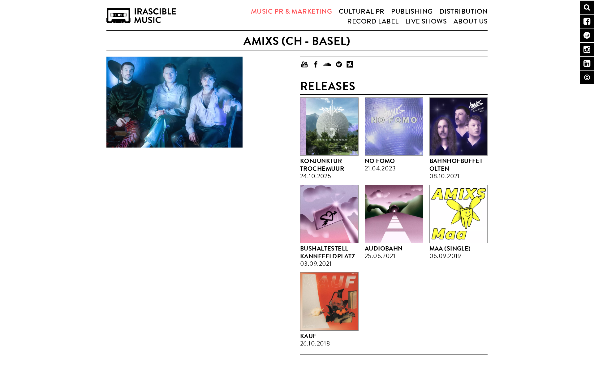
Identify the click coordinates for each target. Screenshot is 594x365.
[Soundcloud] (327, 64)
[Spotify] (338, 64)
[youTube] (304, 64)
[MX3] (350, 64)
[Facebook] (316, 64)
